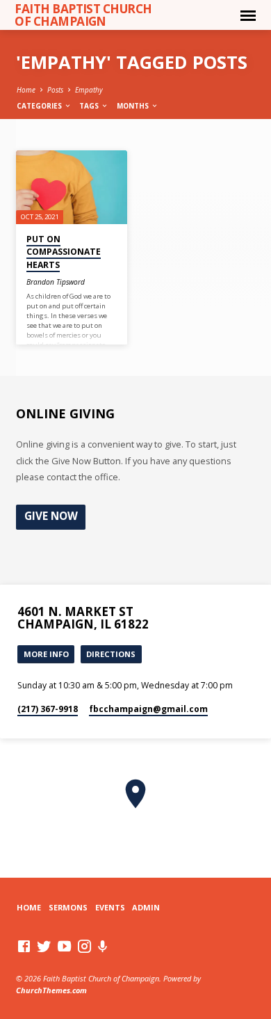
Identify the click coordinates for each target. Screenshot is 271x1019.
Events (110, 907)
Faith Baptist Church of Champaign (83, 15)
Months (134, 106)
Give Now (51, 516)
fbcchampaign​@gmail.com (148, 709)
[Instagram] (84, 946)
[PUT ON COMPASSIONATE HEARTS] (71, 187)
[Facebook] (24, 946)
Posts (55, 90)
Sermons (68, 907)
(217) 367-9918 (47, 709)
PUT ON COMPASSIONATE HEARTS (63, 251)
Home (26, 90)
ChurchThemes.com (51, 990)
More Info (46, 654)
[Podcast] (102, 946)
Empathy (89, 90)
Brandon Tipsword (55, 282)
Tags (90, 106)
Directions (111, 654)
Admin (146, 907)
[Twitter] (44, 946)
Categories (40, 106)
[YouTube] (64, 946)
